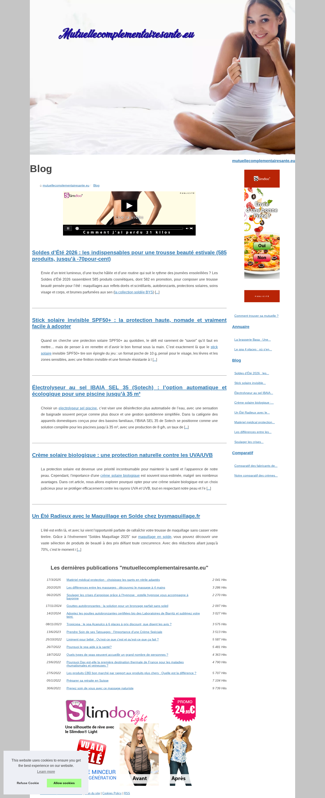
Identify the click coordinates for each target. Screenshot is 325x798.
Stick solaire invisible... (250, 383)
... (157, 292)
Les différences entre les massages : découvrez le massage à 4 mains (116, 587)
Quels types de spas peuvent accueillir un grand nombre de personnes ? (117, 654)
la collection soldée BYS (134, 292)
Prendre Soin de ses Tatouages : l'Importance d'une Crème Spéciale (114, 631)
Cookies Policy (112, 793)
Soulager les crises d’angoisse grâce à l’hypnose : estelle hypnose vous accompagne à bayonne (127, 596)
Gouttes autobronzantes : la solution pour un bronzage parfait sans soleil (117, 605)
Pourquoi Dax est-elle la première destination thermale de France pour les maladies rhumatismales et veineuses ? (125, 664)
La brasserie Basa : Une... (252, 339)
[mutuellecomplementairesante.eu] (162, 77)
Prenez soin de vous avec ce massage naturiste (100, 688)
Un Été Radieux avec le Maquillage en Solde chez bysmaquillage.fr (116, 516)
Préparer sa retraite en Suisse (88, 680)
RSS (127, 793)
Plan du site (92, 793)
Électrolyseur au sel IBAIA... (253, 393)
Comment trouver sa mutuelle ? (256, 315)
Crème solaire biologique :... (254, 402)
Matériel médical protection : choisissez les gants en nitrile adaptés (113, 579)
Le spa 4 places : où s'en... (253, 349)
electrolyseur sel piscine (78, 408)
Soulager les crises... (249, 442)
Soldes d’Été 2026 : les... (251, 373)
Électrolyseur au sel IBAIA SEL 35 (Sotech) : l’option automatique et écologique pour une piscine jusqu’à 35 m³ (129, 390)
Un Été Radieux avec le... (252, 412)
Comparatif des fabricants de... (255, 465)
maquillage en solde (154, 537)
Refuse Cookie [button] (28, 783)
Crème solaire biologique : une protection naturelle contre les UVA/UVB (122, 455)
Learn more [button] (46, 771)
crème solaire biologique (120, 475)
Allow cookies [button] (64, 783)
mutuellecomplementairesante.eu (66, 185)
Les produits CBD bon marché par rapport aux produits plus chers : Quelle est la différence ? (131, 672)
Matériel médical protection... (254, 422)
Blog (96, 185)
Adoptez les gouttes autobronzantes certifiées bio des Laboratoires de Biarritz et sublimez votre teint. (133, 615)
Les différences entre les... (252, 432)
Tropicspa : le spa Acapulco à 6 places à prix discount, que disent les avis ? (119, 624)
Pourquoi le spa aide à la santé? (89, 646)
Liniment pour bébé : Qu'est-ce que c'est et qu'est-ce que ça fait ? (113, 639)
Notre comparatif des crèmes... (256, 475)
